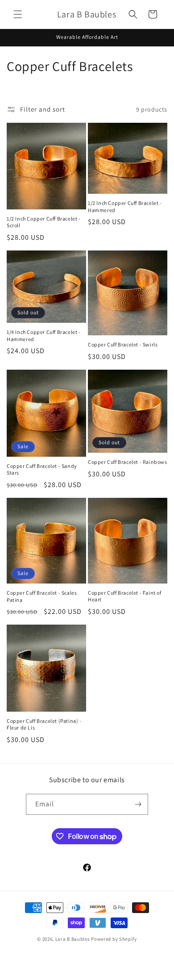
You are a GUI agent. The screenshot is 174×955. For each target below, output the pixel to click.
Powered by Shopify (114, 939)
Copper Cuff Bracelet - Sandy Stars (42, 469)
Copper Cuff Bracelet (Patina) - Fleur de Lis (44, 724)
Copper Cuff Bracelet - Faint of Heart (125, 596)
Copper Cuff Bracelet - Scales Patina (42, 596)
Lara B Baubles (72, 939)
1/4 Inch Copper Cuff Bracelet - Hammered (44, 335)
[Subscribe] (138, 804)
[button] (18, 14)
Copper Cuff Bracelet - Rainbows (127, 462)
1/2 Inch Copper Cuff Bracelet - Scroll (44, 222)
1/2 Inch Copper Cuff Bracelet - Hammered (125, 206)
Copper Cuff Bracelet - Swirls (122, 344)
